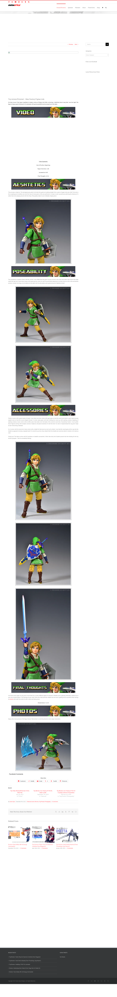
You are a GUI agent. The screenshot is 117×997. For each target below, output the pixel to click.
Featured (29, 801)
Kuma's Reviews (35, 801)
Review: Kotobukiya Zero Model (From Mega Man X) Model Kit (24, 968)
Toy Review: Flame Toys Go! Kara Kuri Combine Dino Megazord (24, 957)
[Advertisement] (58, 27)
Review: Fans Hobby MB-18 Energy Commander (21, 972)
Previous (71, 44)
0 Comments (55, 801)
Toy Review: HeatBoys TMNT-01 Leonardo (19, 964)
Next (76, 44)
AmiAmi (12, 699)
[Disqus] (43, 872)
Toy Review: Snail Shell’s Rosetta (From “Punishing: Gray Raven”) (25, 960)
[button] (105, 7)
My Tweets (62, 957)
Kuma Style (12, 801)
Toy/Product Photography (45, 801)
